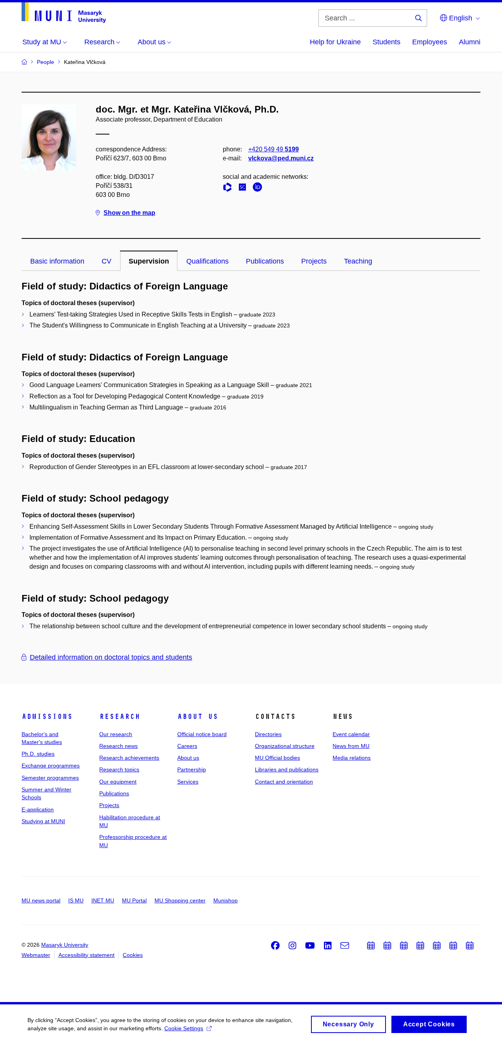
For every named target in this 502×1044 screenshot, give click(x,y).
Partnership (191, 769)
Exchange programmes (51, 765)
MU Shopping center (180, 900)
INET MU (102, 900)
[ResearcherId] (229, 188)
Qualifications (207, 261)
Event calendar (351, 734)
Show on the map (129, 212)
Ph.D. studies (38, 754)
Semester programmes (50, 778)
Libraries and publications (286, 769)
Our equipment (117, 781)
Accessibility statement (86, 955)
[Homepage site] (64, 12)
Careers (187, 746)
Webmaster (36, 955)
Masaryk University (64, 945)
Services (187, 781)
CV (106, 261)
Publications (265, 261)
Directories (268, 734)
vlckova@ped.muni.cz (281, 158)
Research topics (119, 769)
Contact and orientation (284, 781)
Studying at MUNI (43, 821)
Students (386, 42)
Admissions (47, 716)
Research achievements (129, 758)
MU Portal (134, 900)
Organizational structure (285, 746)
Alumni (469, 42)
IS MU (76, 900)
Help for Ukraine (335, 42)
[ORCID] (259, 188)
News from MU (351, 746)
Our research (115, 734)
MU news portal (41, 900)
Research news (118, 746)
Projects (314, 261)
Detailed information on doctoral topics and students (111, 657)
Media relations (352, 758)
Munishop (225, 900)
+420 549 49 (273, 149)
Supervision (149, 261)
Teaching (358, 261)
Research (119, 716)
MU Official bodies (277, 758)
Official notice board (202, 734)
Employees (429, 42)
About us (197, 716)
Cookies (133, 955)
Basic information (57, 261)
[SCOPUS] (244, 188)
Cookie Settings (183, 1028)
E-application (38, 809)
